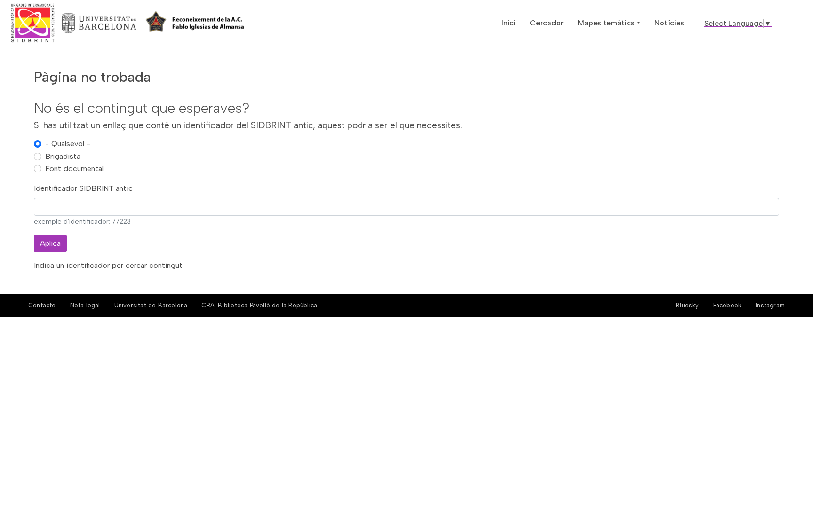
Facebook (727, 305)
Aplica (50, 243)
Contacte (42, 305)
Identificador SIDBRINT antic (83, 188)
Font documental (74, 168)
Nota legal (85, 305)
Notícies (669, 22)
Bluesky (687, 305)
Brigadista (62, 156)
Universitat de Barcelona (151, 305)
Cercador (547, 22)
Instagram (770, 305)
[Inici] (67, 23)
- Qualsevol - (67, 143)
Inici (509, 22)
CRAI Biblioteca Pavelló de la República (259, 305)
